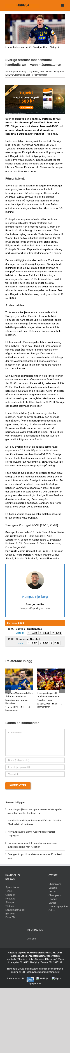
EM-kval (10, 913)
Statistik (9, 906)
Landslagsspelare (56, 906)
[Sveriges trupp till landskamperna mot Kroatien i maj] (51, 670)
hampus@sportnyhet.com (35, 608)
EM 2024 (9, 75)
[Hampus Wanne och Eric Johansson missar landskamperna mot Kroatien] (19, 670)
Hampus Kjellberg (17, 71)
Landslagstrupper (13, 909)
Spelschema (12, 887)
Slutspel (9, 902)
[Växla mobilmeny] (63, 6)
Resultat (10, 898)
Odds (51, 910)
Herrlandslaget (22, 75)
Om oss (31, 938)
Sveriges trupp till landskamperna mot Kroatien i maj (48, 696)
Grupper (10, 894)
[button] (8, 690)
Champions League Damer (54, 899)
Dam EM (10, 917)
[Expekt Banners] (35, 86)
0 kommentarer (39, 75)
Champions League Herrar (54, 887)
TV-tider (9, 891)
